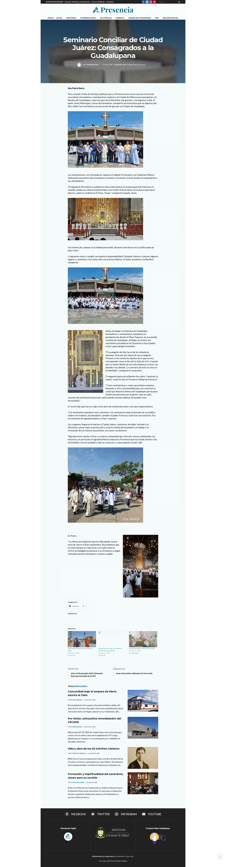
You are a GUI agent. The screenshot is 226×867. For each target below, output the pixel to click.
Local (59, 18)
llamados (119, 64)
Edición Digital (170, 18)
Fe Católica (106, 18)
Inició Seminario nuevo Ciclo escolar (142, 648)
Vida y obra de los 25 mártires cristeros (93, 748)
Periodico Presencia (79, 753)
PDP (157, 18)
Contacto (110, 2)
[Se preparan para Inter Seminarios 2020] (82, 639)
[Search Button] (178, 2)
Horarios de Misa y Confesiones (77, 2)
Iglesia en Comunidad (139, 18)
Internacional (88, 18)
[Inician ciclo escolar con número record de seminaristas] (112, 639)
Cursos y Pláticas (98, 2)
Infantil (120, 18)
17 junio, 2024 (108, 64)
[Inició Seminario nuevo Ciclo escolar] (143, 639)
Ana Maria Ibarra (93, 64)
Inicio (51, 18)
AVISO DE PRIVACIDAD (54, 2)
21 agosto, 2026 (90, 700)
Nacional (71, 18)
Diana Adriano (77, 700)
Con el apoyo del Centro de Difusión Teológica (113, 861)
